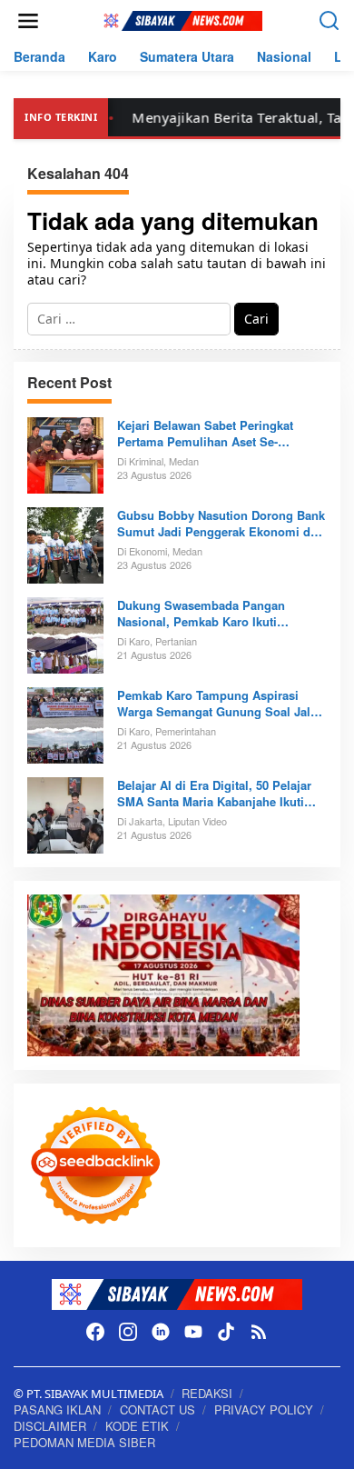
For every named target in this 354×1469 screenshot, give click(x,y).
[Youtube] (193, 1332)
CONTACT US (157, 1409)
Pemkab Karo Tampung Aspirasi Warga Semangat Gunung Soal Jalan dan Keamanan (220, 703)
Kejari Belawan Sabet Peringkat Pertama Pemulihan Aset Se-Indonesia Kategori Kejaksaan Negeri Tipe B (220, 433)
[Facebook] (95, 1332)
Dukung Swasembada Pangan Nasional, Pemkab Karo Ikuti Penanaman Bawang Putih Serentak (217, 613)
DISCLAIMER (50, 1425)
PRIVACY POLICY (263, 1409)
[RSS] (258, 1332)
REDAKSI (207, 1393)
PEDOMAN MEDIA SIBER (84, 1442)
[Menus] (28, 21)
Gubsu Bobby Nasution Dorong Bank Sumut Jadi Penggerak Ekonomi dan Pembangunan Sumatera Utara (221, 523)
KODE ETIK (137, 1425)
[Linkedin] (160, 1332)
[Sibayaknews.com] (180, 19)
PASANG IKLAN (57, 1409)
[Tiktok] (226, 1332)
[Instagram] (128, 1332)
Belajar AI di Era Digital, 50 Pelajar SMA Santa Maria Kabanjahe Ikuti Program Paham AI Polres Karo (214, 793)
